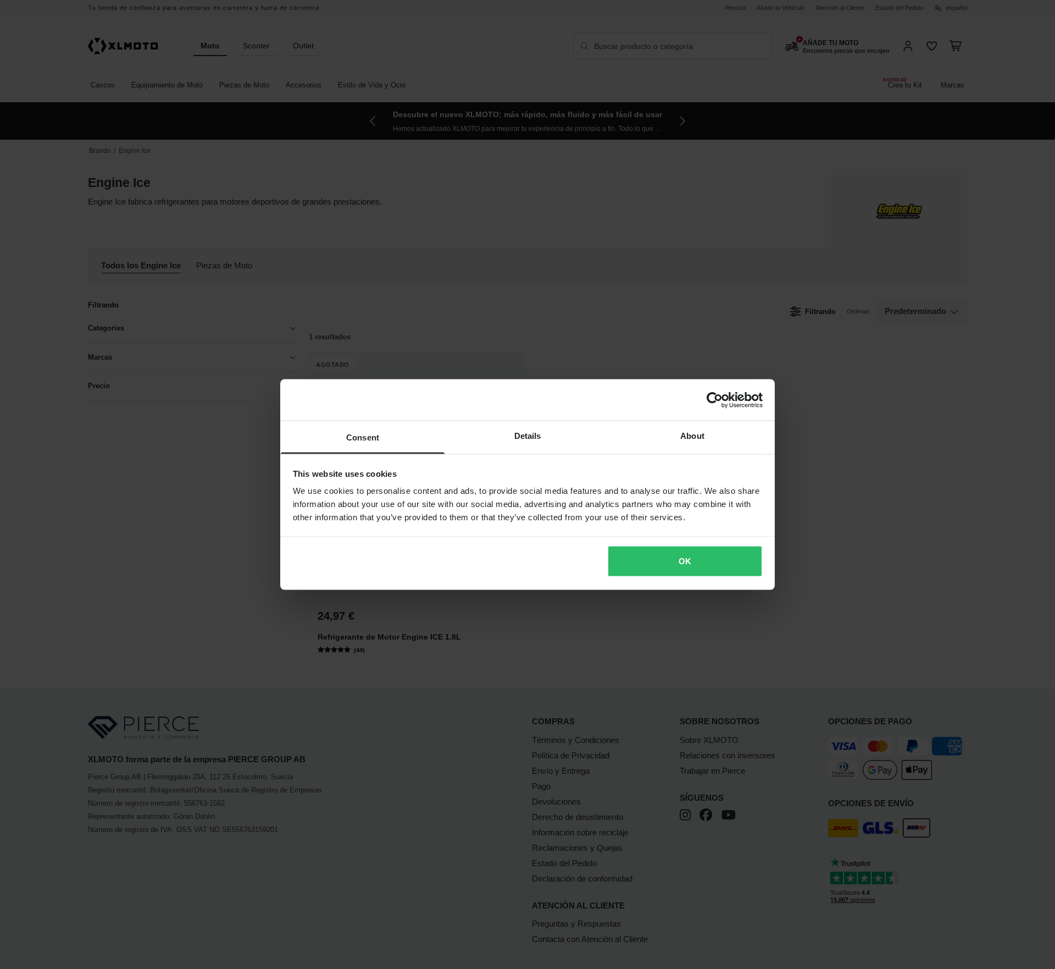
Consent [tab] (362, 437)
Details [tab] (527, 436)
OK (685, 560)
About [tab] (692, 436)
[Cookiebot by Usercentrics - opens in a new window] (715, 400)
